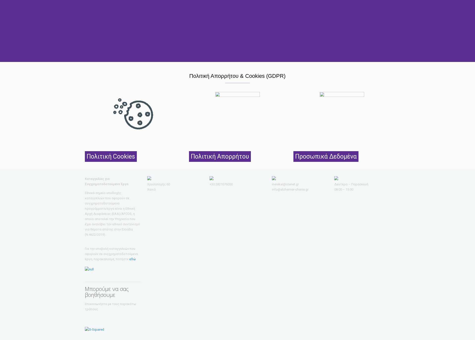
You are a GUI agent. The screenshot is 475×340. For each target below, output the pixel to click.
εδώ (132, 259)
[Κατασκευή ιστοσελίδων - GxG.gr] (94, 329)
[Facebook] (372, 329)
